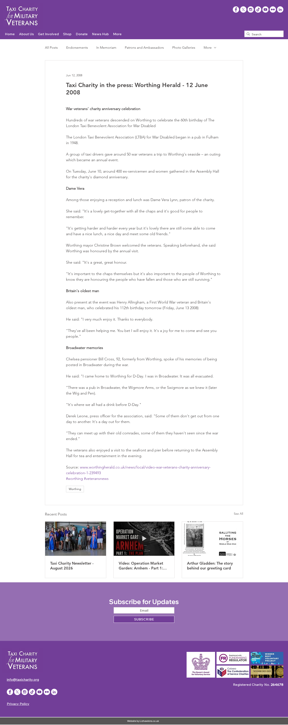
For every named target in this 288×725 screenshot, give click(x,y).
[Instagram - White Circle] (251, 9)
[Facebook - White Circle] (10, 692)
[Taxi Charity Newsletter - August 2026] (75, 539)
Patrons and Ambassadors (144, 48)
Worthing (75, 489)
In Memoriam (106, 48)
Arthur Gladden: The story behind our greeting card (210, 566)
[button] (26, 34)
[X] (243, 9)
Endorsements (77, 48)
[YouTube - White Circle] (265, 9)
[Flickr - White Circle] (273, 9)
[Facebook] (236, 9)
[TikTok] (258, 9)
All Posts (51, 48)
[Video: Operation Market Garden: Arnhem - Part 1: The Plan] (144, 539)
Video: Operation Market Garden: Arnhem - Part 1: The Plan (141, 566)
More (208, 48)
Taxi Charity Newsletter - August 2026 (72, 566)
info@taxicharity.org (23, 679)
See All (238, 514)
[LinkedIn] (280, 9)
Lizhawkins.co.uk (149, 721)
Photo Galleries (183, 48)
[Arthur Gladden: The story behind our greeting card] (212, 539)
